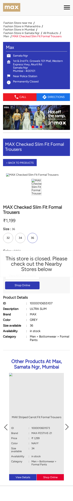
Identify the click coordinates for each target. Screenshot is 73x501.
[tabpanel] (36, 117)
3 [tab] (41, 126)
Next (67, 427)
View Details (23, 477)
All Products (50, 33)
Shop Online (22, 285)
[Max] (11, 7)
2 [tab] (36, 126)
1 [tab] (32, 126)
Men (6, 36)
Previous (6, 427)
